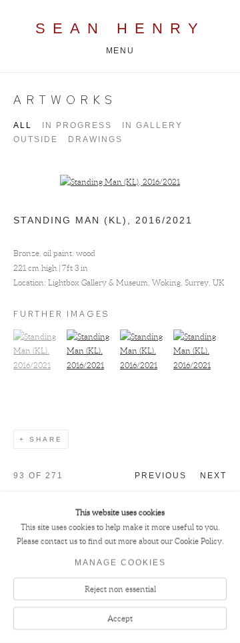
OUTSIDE (35, 139)
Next (213, 476)
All (22, 125)
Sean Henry (120, 28)
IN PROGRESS (77, 125)
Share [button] (46, 439)
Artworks (65, 99)
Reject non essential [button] (120, 589)
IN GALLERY (152, 125)
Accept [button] (120, 618)
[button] (38, 365)
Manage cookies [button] (120, 563)
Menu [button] (120, 50)
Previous (161, 476)
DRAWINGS (95, 139)
